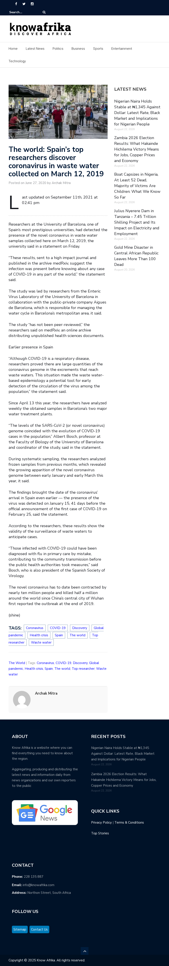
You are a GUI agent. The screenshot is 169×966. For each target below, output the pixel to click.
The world (77, 635)
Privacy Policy (101, 822)
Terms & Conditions (129, 822)
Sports (98, 49)
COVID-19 (58, 628)
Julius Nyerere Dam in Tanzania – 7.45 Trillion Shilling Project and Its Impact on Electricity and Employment (136, 222)
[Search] (44, 12)
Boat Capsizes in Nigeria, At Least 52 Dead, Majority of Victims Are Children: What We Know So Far (137, 186)
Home (13, 49)
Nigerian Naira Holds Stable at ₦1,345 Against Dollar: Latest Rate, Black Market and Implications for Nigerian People (137, 113)
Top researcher (83, 668)
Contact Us (39, 929)
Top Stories (100, 833)
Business (78, 49)
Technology (17, 61)
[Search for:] (23, 12)
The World (17, 663)
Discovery (79, 628)
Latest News (35, 49)
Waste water (41, 642)
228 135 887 (33, 876)
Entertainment (121, 49)
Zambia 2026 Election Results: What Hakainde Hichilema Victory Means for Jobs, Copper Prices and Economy (136, 149)
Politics (58, 49)
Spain (59, 635)
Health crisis (39, 635)
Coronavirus (34, 628)
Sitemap (19, 929)
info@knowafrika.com (38, 885)
